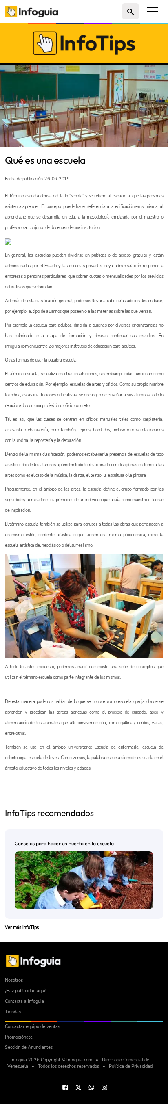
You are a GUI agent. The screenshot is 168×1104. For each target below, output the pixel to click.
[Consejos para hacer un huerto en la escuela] (84, 879)
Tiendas (13, 1012)
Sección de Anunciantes (29, 1047)
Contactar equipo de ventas (32, 1027)
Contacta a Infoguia (24, 1001)
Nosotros (14, 980)
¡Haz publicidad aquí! (25, 991)
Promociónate (19, 1037)
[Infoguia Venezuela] (31, 11)
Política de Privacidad (131, 1066)
